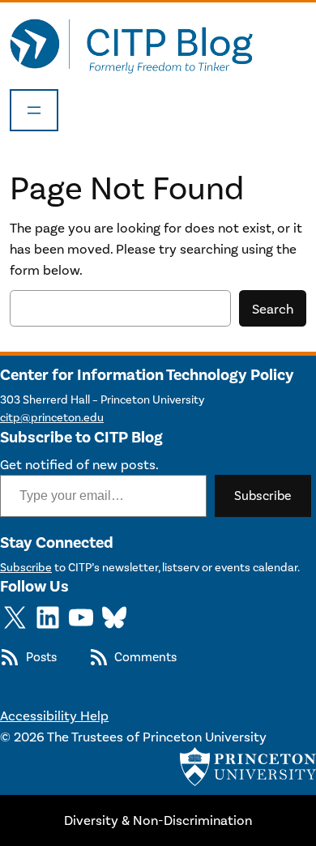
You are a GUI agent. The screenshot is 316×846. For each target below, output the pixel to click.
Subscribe (263, 495)
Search (272, 309)
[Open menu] (34, 110)
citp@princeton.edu (52, 418)
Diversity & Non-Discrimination (158, 820)
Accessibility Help (54, 715)
